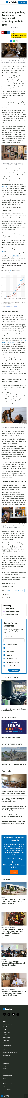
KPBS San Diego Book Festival (10, 737)
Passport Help (6, 1066)
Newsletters (6, 1026)
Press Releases (6, 1037)
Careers (5, 1029)
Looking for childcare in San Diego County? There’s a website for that (11, 815)
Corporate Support (7, 1075)
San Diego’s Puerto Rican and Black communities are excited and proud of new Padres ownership (12, 932)
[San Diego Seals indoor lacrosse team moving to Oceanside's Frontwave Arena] (14, 889)
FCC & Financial (6, 1032)
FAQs (4, 1060)
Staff (4, 1042)
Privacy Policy (6, 1040)
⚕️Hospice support (8, 608)
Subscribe (14, 670)
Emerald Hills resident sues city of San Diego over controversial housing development (13, 993)
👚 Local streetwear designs (11, 611)
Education (3, 959)
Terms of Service (7, 1045)
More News (5, 879)
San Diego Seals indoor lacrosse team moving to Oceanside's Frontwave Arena (13, 901)
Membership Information (8, 1081)
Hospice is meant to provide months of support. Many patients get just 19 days (13, 792)
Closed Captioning (7, 1055)
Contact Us (5, 1058)
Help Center (5, 1068)
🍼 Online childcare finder (10, 614)
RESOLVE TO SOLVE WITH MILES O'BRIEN (13, 764)
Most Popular (6, 771)
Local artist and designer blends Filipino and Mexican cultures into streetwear (13, 822)
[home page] (11, 2)
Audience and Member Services (10, 1052)
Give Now (22, 2)
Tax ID (4, 1086)
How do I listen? (6, 1063)
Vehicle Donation (7, 1089)
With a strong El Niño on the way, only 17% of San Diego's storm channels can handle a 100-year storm (13, 799)
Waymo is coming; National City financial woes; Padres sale (13, 709)
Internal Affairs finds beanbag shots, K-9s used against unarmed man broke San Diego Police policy (13, 808)
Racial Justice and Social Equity (8, 927)
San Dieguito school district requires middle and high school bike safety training (13, 963)
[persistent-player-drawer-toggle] (26, 1096)
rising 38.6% (16, 256)
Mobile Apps (6, 1034)
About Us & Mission (7, 1024)
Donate (14, 872)
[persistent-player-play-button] (2, 1096)
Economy (9, 590)
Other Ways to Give (7, 1083)
